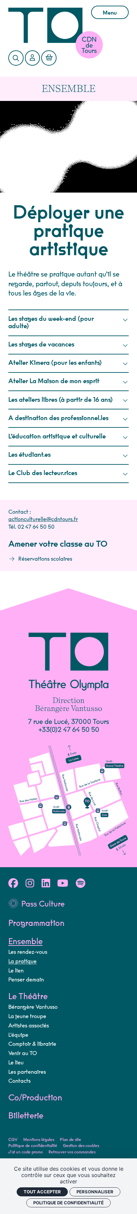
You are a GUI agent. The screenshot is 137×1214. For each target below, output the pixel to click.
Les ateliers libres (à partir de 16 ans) (60, 400)
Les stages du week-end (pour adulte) (51, 322)
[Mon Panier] (48, 57)
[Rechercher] (15, 57)
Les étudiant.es (29, 455)
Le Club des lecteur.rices (42, 473)
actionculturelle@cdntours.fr (43, 519)
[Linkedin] (46, 884)
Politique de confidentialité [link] (68, 1202)
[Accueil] (45, 25)
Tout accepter (42, 1191)
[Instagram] (30, 884)
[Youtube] (62, 884)
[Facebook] (13, 884)
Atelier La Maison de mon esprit (53, 381)
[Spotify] (80, 884)
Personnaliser (94, 1191)
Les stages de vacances (41, 344)
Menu (110, 13)
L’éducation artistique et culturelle (57, 436)
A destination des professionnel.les (58, 418)
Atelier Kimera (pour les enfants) (55, 363)
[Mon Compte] (32, 57)
